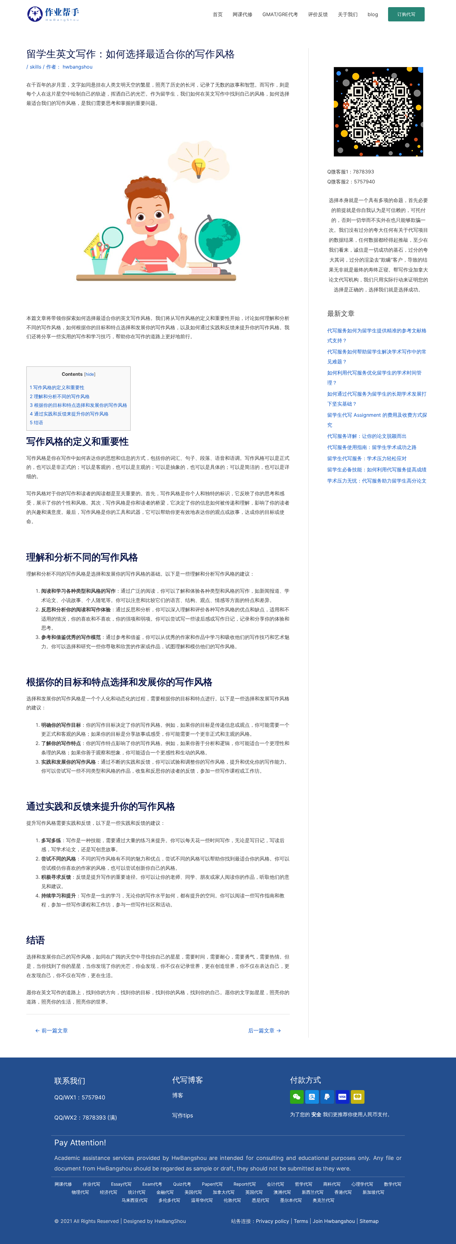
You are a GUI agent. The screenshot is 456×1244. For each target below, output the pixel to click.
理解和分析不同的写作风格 (60, 396)
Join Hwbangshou (334, 1221)
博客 (177, 1095)
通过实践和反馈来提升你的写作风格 (69, 414)
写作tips (182, 1115)
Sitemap (369, 1221)
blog (373, 14)
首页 (218, 14)
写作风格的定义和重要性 (57, 387)
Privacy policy (272, 1221)
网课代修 (243, 14)
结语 (36, 422)
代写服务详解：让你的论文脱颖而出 (367, 436)
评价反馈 (318, 14)
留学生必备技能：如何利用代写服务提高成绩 (377, 469)
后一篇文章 (264, 1030)
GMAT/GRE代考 (280, 14)
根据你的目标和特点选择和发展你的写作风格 (78, 405)
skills (35, 67)
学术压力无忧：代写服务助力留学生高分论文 (377, 481)
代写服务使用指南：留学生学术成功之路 (372, 447)
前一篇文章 (51, 1030)
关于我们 (348, 14)
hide (90, 374)
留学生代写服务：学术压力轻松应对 (367, 458)
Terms (301, 1221)
